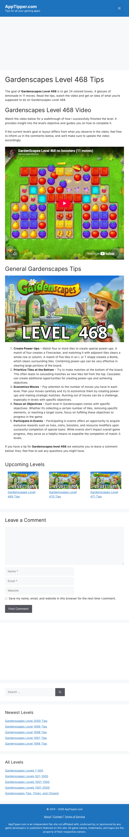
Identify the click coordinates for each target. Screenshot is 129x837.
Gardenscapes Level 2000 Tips (26, 721)
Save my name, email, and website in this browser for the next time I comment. (62, 598)
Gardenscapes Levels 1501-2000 (27, 787)
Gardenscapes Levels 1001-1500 (27, 782)
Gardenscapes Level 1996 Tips (26, 743)
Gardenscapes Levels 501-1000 (26, 776)
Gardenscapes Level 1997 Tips (26, 738)
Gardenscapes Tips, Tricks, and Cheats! (32, 793)
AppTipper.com (21, 6)
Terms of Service (75, 816)
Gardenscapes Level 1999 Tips (26, 726)
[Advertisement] (64, 41)
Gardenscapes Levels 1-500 (24, 770)
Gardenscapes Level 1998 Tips (26, 732)
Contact (57, 816)
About (47, 816)
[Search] (60, 692)
